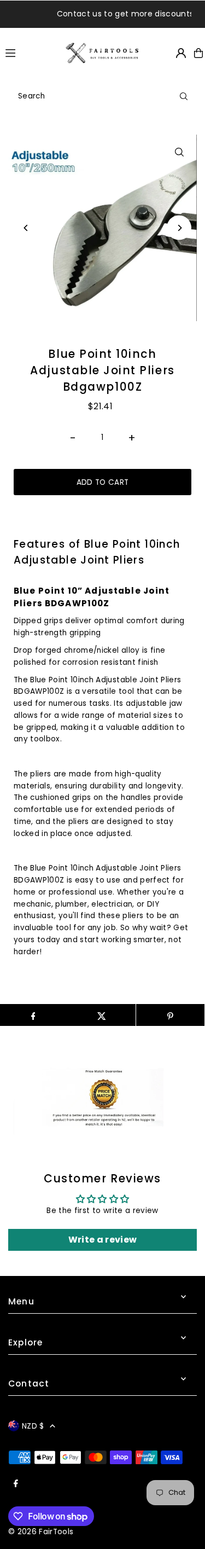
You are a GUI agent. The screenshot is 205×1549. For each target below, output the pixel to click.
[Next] (179, 228)
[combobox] (102, 96)
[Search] (184, 96)
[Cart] (198, 53)
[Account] (181, 53)
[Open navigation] (30, 52)
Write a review (102, 1239)
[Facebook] (16, 1484)
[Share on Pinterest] (170, 1015)
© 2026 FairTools (40, 1532)
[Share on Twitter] (101, 1015)
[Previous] (26, 228)
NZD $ (33, 1426)
